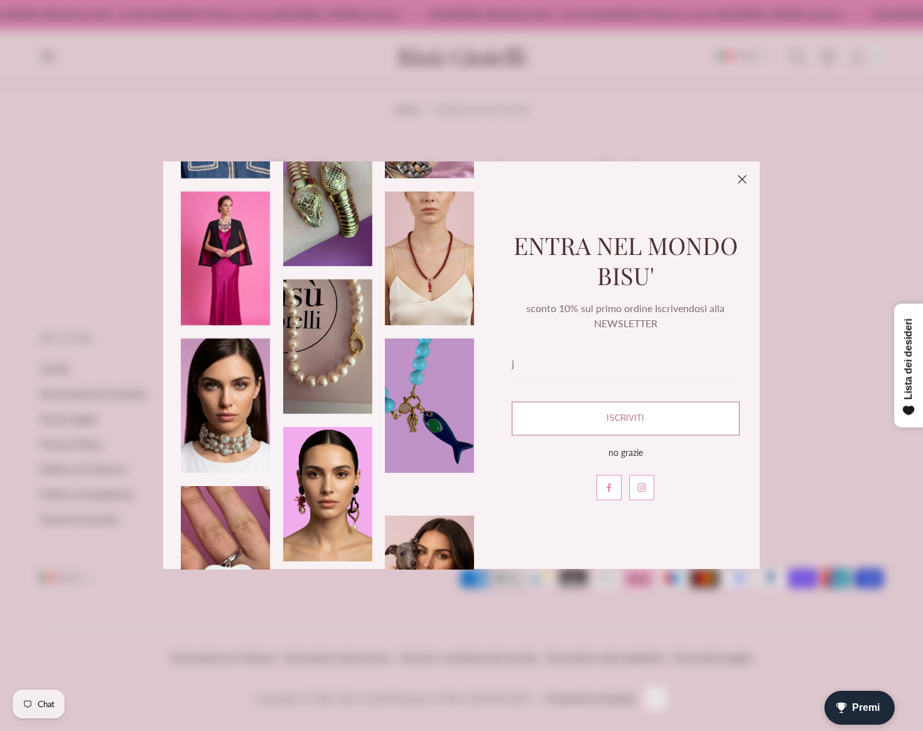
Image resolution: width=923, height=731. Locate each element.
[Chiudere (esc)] (742, 179)
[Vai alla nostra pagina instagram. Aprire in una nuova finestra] (641, 488)
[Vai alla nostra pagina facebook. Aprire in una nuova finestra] (609, 488)
